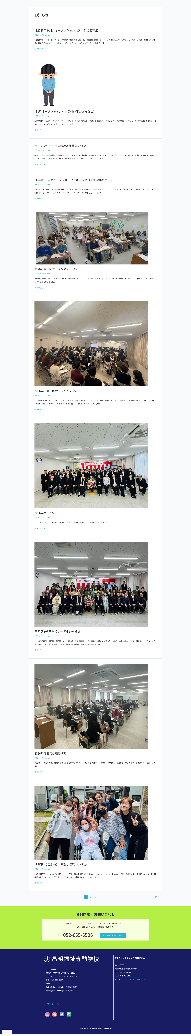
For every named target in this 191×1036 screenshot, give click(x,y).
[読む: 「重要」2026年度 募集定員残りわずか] (91, 822)
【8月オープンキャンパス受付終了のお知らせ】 (65, 111)
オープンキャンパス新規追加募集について (61, 146)
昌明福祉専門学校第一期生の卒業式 (57, 631)
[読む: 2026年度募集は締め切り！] (91, 706)
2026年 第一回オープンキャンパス (57, 391)
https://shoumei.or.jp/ (136, 979)
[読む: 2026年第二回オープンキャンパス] (91, 238)
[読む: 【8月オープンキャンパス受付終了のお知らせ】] (47, 84)
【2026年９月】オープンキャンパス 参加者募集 (66, 30)
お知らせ (38, 35)
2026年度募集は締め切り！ (51, 753)
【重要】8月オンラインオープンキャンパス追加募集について (73, 180)
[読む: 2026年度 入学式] (91, 465)
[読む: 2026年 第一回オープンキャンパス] (91, 343)
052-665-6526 (78, 935)
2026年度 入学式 (46, 513)
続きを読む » (39, 49)
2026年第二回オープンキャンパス (56, 269)
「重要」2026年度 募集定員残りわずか (60, 864)
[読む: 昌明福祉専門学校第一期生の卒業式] (91, 584)
